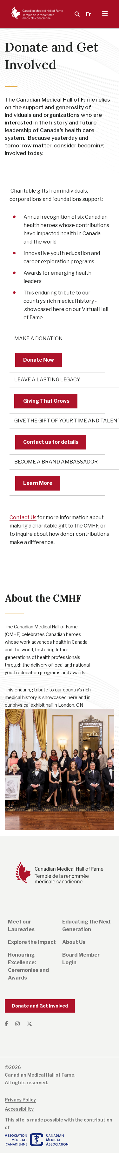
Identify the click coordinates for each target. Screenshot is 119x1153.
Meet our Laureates (21, 925)
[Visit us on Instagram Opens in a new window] (18, 1024)
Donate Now (38, 360)
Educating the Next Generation (86, 925)
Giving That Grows (45, 401)
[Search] (75, 14)
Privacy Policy (20, 1099)
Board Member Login (81, 959)
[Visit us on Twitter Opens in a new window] (29, 1024)
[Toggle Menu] (105, 14)
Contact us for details (50, 442)
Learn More (37, 483)
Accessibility (19, 1109)
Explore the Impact (32, 942)
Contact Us (23, 517)
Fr (88, 14)
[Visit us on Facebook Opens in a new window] (8, 1024)
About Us (73, 942)
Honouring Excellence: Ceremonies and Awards (28, 966)
